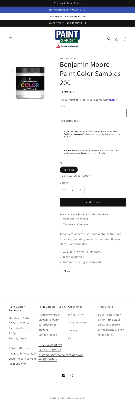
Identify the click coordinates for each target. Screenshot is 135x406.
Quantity (64, 182)
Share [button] (67, 271)
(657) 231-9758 (47, 360)
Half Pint (68, 169)
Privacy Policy (75, 314)
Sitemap (73, 330)
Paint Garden (62, 398)
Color (62, 106)
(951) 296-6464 (18, 364)
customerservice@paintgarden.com (31, 358)
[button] (10, 39)
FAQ (70, 338)
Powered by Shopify (76, 398)
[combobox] (93, 113)
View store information (76, 224)
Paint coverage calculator (75, 175)
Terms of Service (77, 322)
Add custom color (70, 120)
